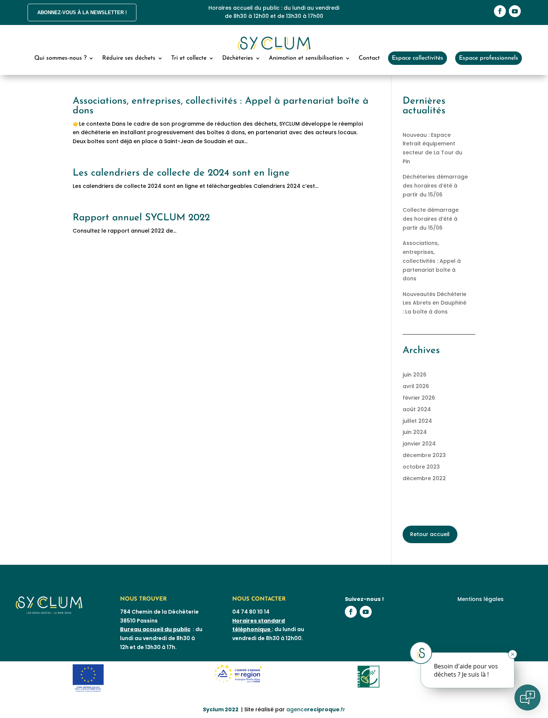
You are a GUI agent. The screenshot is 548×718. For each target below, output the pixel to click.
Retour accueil (430, 534)
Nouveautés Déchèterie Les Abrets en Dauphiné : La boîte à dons (434, 303)
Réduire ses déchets (128, 58)
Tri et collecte (189, 58)
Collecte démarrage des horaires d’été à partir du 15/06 (431, 219)
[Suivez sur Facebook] (500, 11)
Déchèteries (237, 58)
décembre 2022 (424, 478)
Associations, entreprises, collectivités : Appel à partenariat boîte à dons (220, 106)
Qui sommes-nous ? (60, 58)
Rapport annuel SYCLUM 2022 (141, 218)
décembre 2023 (424, 455)
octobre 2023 (421, 466)
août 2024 (417, 409)
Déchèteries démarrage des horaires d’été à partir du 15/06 (435, 185)
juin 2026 (414, 374)
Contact (369, 58)
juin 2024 (415, 432)
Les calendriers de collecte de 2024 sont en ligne (181, 173)
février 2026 (419, 397)
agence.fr (315, 709)
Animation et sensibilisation (306, 58)
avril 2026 (416, 386)
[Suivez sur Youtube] (515, 11)
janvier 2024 (419, 443)
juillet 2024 (417, 421)
